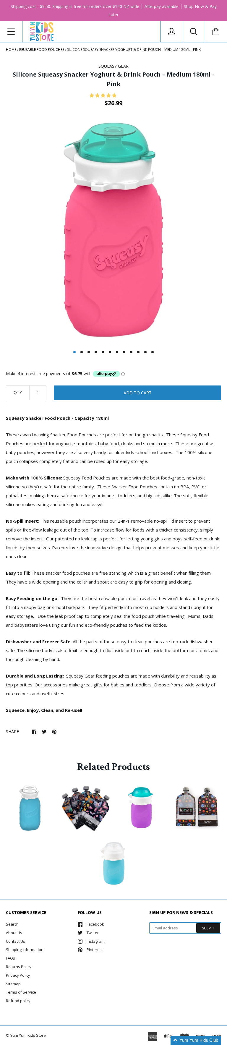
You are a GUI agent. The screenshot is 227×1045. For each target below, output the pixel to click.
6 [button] (110, 352)
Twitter (93, 932)
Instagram (96, 941)
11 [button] (145, 352)
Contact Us (15, 941)
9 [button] (131, 352)
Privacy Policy (18, 975)
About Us (14, 932)
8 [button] (124, 352)
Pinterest (95, 949)
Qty (18, 392)
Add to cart (138, 393)
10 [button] (138, 352)
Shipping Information (24, 949)
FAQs (10, 958)
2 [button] (81, 352)
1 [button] (74, 352)
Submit (208, 928)
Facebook (95, 924)
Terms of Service (21, 992)
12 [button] (152, 352)
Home (11, 49)
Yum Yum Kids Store (28, 1035)
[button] (104, 95)
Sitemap (13, 983)
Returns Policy (18, 966)
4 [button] (96, 352)
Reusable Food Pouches (41, 49)
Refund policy (18, 1000)
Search (12, 924)
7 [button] (117, 352)
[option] (113, 230)
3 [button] (88, 352)
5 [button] (103, 352)
